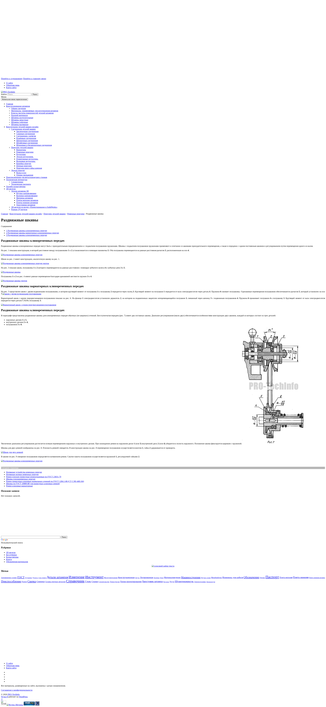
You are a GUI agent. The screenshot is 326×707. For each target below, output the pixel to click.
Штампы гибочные (19, 122)
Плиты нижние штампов (27, 202)
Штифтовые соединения (27, 143)
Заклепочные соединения (27, 131)
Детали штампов (57, 577)
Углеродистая (115, 582)
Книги (9, 559)
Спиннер (41, 581)
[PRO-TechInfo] (8, 92)
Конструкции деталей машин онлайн (22, 127)
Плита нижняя (301, 577)
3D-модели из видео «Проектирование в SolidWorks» (34, 207)
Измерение (77, 577)
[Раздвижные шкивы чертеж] (14, 281)
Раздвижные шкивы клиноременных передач (26, 231)
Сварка (32, 581)
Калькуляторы (12, 557)
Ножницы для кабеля (232, 577)
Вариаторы (21, 150)
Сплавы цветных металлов (55, 582)
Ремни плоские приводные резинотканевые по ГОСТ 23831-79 (33, 477)
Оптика (262, 578)
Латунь (137, 577)
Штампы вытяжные (19, 124)
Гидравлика (28, 577)
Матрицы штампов (24, 198)
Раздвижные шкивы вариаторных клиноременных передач (32, 233)
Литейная (156, 577)
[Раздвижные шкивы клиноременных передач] (21, 255)
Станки (94, 581)
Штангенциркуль (184, 581)
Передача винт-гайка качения (29, 168)
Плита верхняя (286, 577)
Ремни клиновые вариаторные (19, 486)
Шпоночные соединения (27, 141)
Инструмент (94, 577)
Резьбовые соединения (26, 138)
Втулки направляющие (26, 193)
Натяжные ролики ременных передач (22, 474)
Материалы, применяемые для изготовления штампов (34, 111)
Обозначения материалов (17, 562)
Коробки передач (23, 163)
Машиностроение (191, 577)
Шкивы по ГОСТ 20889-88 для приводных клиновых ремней (33, 484)
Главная (9, 104)
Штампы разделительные (22, 118)
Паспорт (272, 577)
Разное (24, 582)
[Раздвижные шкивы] (11, 272)
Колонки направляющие (27, 196)
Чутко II (4, 697)
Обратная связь (12, 85)
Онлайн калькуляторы (15, 186)
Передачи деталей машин (22, 147)
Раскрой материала (19, 115)
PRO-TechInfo (14, 694)
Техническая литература (16, 180)
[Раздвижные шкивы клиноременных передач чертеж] (25, 263)
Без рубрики (11, 555)
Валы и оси (21, 173)
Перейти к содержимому (12, 79)
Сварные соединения (25, 134)
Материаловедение (172, 577)
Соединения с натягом (26, 136)
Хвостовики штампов (25, 205)
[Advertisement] (77, 39)
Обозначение (251, 577)
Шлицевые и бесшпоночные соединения (34, 145)
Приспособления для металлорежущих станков (26, 177)
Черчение (166, 582)
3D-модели (11, 189)
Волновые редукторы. (26, 161)
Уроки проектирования (131, 581)
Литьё (162, 577)
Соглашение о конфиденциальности (16, 690)
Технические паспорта (21, 184)
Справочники (17, 182)
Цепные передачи (24, 166)
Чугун (172, 582)
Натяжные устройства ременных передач (24, 472)
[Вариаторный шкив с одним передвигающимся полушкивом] (28, 305)
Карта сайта (11, 87)
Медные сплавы (206, 577)
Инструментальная (111, 578)
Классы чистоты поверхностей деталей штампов (32, 113)
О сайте (9, 83)
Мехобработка (216, 578)
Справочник (75, 581)
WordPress (23, 697)
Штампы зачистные (19, 120)
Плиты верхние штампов (27, 200)
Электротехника (200, 582)
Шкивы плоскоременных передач (20, 479)
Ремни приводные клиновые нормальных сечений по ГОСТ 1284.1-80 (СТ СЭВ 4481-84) (45, 481)
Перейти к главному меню (34, 79)
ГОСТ (20, 577)
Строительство (104, 582)
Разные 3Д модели (19, 209)
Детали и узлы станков (39, 577)
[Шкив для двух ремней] (12, 452)
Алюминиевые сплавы (9, 578)
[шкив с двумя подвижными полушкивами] (22, 294)
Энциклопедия (210, 582)
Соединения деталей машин (23, 129)
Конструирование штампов (18, 106)
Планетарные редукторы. (27, 159)
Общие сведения (18, 108)
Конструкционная (126, 577)
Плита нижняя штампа (317, 578)
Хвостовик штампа (152, 581)
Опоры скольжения (24, 175)
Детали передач (18, 170)
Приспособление (11, 581)
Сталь (88, 581)
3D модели (11, 552)
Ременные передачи (24, 152)
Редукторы (21, 154)
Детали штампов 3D (20, 191)
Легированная (146, 577)
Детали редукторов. (24, 157)
